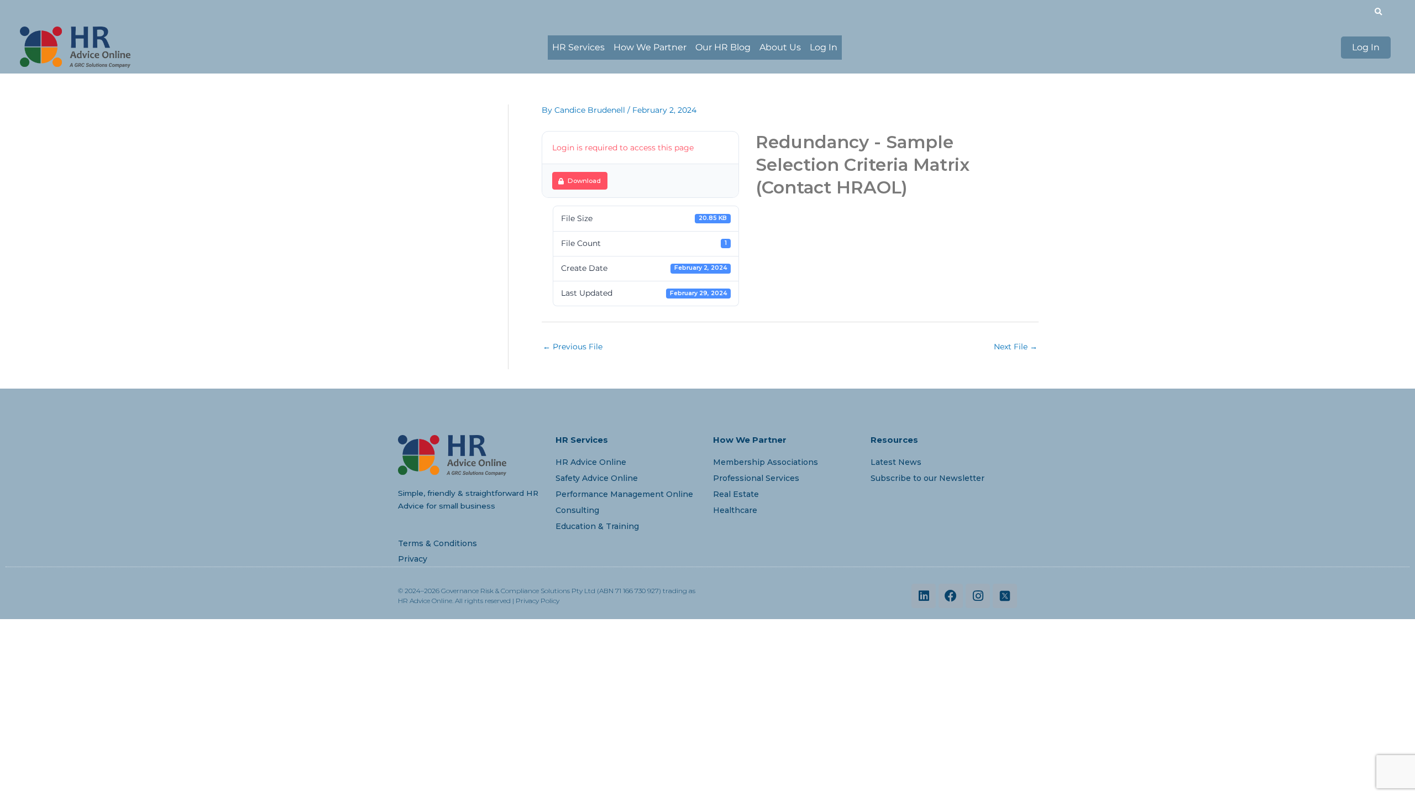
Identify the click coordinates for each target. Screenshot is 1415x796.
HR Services (578, 47)
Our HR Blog (723, 47)
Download (584, 181)
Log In (823, 47)
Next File (1015, 347)
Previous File (572, 347)
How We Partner (650, 47)
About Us (780, 47)
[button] (1378, 12)
